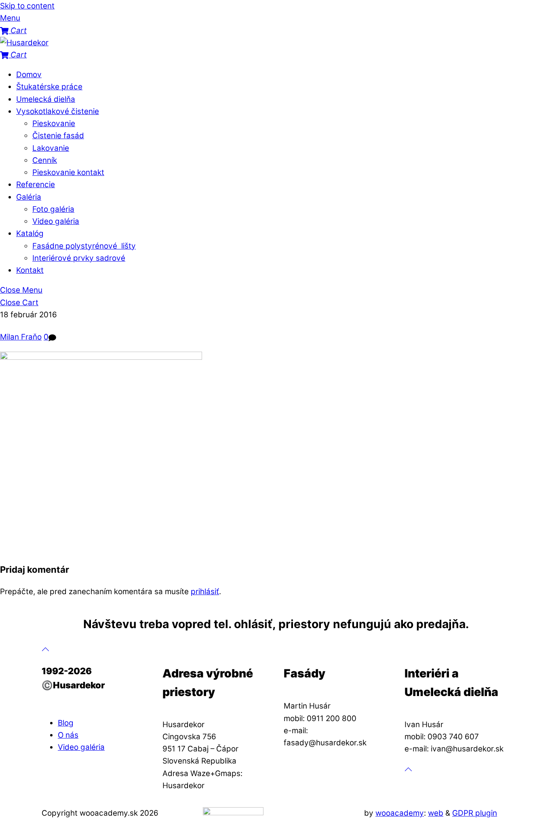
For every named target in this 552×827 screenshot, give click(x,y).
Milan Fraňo (21, 337)
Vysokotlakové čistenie (57, 111)
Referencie (35, 184)
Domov (29, 74)
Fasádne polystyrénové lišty (84, 246)
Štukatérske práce (49, 86)
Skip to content (27, 6)
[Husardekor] (24, 42)
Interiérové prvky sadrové (78, 258)
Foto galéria (53, 209)
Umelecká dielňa (45, 99)
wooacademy (399, 813)
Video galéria (55, 221)
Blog (66, 723)
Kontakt (30, 270)
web (435, 813)
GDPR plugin (474, 813)
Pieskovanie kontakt (68, 172)
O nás (68, 735)
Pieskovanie (53, 123)
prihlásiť (205, 591)
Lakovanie (50, 148)
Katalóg (30, 233)
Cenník (44, 160)
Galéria (28, 197)
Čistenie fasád (58, 135)
